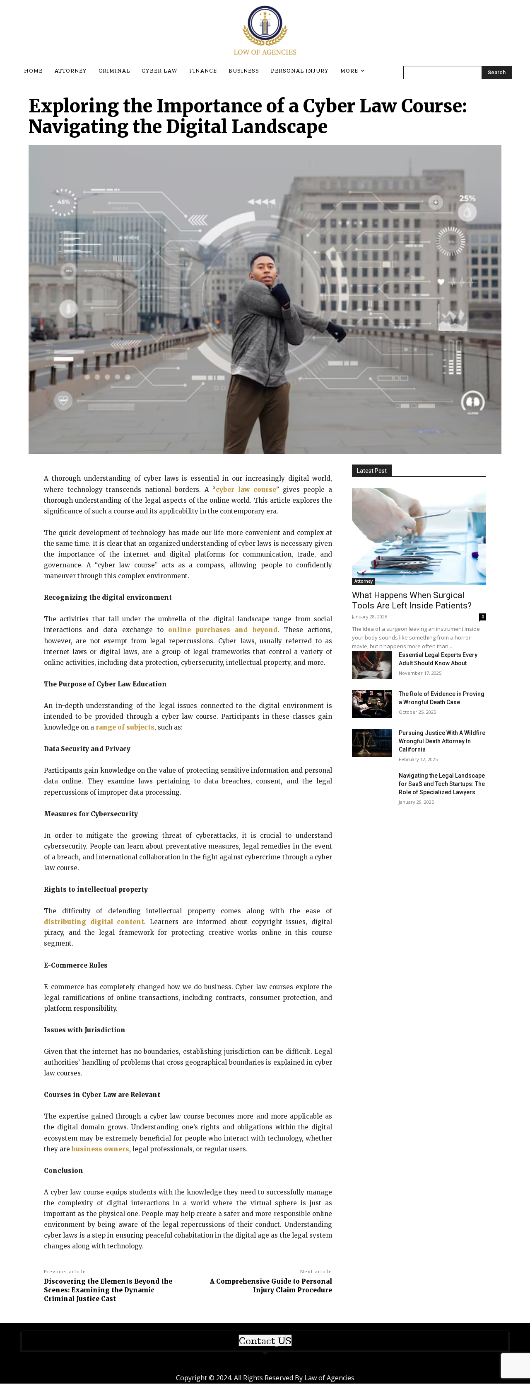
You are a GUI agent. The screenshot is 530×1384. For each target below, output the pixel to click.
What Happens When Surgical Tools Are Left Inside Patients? (412, 600)
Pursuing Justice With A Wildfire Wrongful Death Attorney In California (442, 741)
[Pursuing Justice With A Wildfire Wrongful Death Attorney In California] (372, 743)
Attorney (363, 581)
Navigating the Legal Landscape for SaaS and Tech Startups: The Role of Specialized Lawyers (442, 783)
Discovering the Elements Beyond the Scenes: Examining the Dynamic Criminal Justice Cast (108, 1290)
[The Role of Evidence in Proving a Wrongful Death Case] (372, 704)
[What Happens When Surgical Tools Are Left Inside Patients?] (419, 536)
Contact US (265, 1340)
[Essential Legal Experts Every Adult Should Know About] (372, 665)
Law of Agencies (329, 1377)
